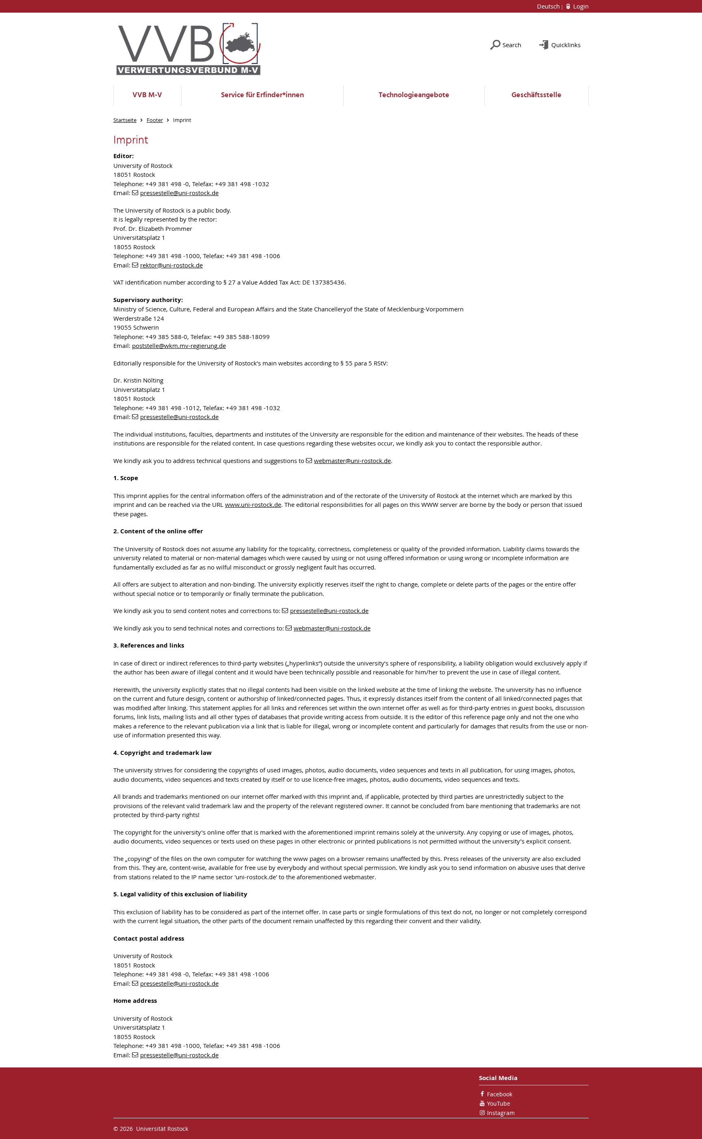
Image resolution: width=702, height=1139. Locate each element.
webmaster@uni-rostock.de (352, 460)
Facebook (499, 1094)
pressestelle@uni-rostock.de (179, 193)
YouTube (498, 1103)
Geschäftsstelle (536, 95)
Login (580, 6)
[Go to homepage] (188, 49)
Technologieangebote (414, 95)
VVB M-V (147, 95)
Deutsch (549, 6)
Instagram (501, 1113)
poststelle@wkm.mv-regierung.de (179, 345)
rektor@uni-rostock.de (171, 265)
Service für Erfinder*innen (262, 95)
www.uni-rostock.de (253, 504)
